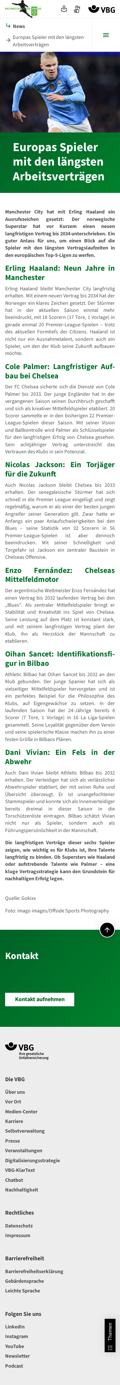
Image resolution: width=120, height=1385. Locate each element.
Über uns (15, 1092)
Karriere (14, 1121)
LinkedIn (15, 1326)
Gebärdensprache (24, 1281)
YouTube (14, 1346)
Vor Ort (13, 1101)
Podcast (14, 1366)
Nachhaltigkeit (21, 1189)
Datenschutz (19, 1225)
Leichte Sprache (22, 1290)
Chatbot (14, 1180)
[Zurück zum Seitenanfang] (107, 929)
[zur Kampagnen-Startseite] (23, 9)
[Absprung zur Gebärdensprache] (77, 9)
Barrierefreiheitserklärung (34, 1271)
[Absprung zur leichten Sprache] (64, 9)
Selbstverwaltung (25, 1131)
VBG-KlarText (20, 1170)
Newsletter (17, 1356)
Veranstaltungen (23, 1150)
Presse (12, 1141)
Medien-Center (21, 1111)
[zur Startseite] (101, 9)
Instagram (16, 1336)
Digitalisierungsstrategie (32, 1160)
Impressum (17, 1235)
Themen (110, 1332)
